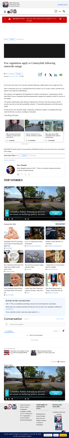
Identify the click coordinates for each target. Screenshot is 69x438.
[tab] (9, 331)
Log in (57, 318)
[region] (34, 340)
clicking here (9, 309)
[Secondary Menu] (6, 11)
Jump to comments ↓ (10, 160)
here (38, 312)
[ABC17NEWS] (14, 11)
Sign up (62, 318)
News (17, 155)
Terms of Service (25, 405)
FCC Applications (25, 415)
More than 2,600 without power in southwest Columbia (39, 20)
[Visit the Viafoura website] (61, 361)
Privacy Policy (24, 407)
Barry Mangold (10, 73)
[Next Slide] (63, 131)
